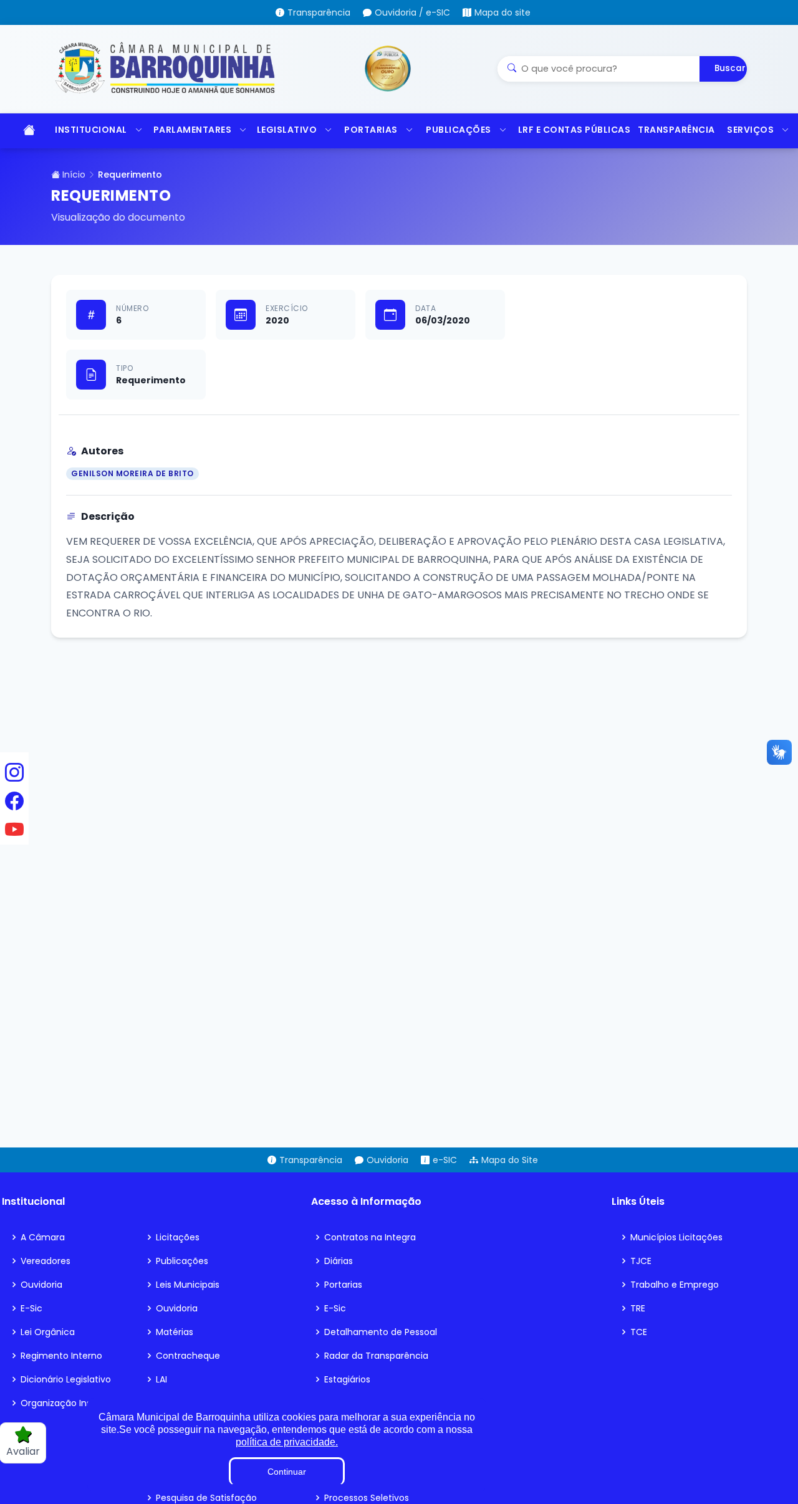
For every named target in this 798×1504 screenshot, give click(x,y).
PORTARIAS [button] (371, 129)
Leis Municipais (187, 1284)
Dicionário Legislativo (66, 1379)
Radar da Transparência (376, 1355)
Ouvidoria (41, 1284)
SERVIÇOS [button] (750, 129)
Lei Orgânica (48, 1332)
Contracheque (188, 1355)
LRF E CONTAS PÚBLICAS (572, 129)
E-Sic (31, 1308)
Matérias (174, 1332)
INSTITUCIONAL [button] (91, 129)
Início (72, 174)
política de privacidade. (287, 1442)
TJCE (640, 1261)
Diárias (338, 1261)
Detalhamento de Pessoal (380, 1332)
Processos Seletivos (366, 1497)
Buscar (730, 68)
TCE (638, 1332)
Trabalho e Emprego (674, 1284)
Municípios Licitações (676, 1237)
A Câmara (43, 1237)
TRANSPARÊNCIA (676, 129)
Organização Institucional (76, 1403)
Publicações (182, 1261)
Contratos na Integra (370, 1237)
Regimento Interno (61, 1355)
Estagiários (347, 1379)
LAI (161, 1379)
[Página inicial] (24, 131)
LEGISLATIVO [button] (287, 129)
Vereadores (45, 1261)
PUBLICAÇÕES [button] (458, 129)
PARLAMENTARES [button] (192, 129)
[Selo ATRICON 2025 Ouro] (388, 68)
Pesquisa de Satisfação (206, 1497)
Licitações (178, 1237)
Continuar (286, 1472)
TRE (637, 1308)
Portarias (343, 1284)
